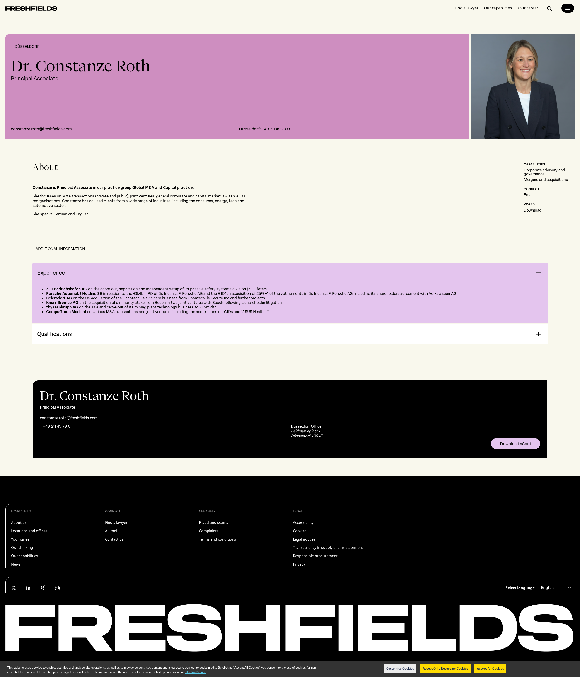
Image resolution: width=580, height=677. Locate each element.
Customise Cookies (400, 668)
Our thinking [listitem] (22, 547)
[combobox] (556, 587)
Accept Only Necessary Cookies (445, 668)
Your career (527, 7)
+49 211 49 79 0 (275, 128)
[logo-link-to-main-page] (31, 9)
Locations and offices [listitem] (29, 530)
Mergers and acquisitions (546, 179)
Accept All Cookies (490, 668)
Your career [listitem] (21, 539)
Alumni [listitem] (111, 530)
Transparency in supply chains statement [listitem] (328, 547)
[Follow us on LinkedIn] (28, 588)
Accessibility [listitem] (303, 522)
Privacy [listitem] (299, 564)
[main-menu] (568, 8)
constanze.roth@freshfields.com (41, 128)
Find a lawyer (466, 7)
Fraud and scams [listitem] (213, 522)
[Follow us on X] (14, 588)
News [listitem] (16, 564)
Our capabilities (498, 7)
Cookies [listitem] (300, 530)
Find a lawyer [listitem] (116, 522)
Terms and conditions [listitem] (217, 539)
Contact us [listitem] (114, 539)
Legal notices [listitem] (304, 539)
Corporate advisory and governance (544, 172)
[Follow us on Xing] (43, 588)
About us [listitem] (19, 522)
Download (532, 210)
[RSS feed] (57, 588)
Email (528, 194)
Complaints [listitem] (208, 530)
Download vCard (515, 444)
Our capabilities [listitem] (24, 555)
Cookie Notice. (195, 672)
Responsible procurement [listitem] (315, 555)
